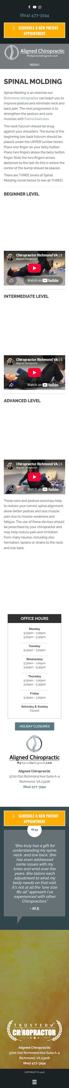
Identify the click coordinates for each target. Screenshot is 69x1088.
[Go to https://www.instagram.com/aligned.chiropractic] (39, 7)
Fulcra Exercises (37, 119)
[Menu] (34, 1082)
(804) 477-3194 (34, 15)
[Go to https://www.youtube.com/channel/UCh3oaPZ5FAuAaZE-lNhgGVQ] (34, 7)
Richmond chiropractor (21, 98)
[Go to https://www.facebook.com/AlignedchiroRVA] (29, 7)
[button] (34, 726)
